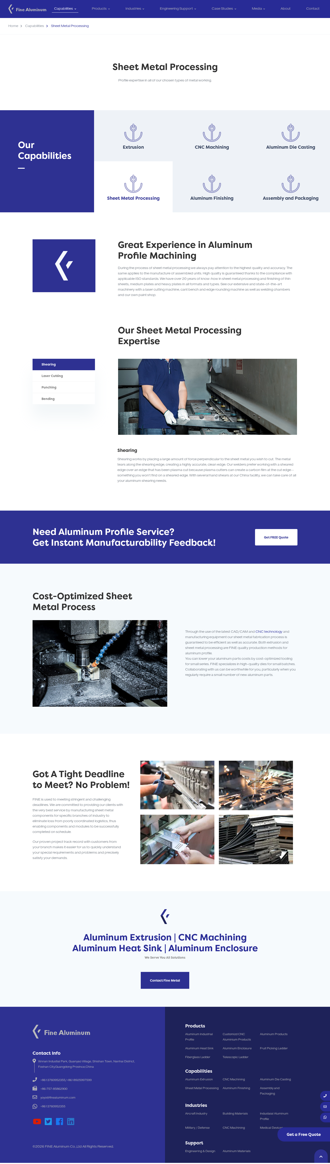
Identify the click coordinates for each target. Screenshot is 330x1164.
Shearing (49, 364)
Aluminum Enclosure (237, 1048)
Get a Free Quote (304, 1134)
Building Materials (235, 1113)
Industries (133, 9)
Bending (48, 399)
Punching (49, 387)
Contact (312, 9)
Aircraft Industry (196, 1113)
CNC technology (268, 632)
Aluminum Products (274, 1034)
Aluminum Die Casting (275, 1079)
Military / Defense (197, 1128)
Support (194, 1143)
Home (13, 26)
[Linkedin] (70, 1121)
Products (99, 9)
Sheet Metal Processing (202, 1088)
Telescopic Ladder (236, 1057)
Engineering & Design (200, 1151)
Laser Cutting (52, 376)
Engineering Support (176, 9)
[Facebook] (59, 1121)
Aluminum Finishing (236, 1088)
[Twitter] (48, 1121)
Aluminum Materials (237, 1151)
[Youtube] (37, 1121)
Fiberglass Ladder (197, 1057)
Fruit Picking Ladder (274, 1048)
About (285, 9)
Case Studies (222, 9)
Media (257, 9)
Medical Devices (271, 1128)
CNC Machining (234, 1079)
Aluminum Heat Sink (199, 1048)
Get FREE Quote (276, 537)
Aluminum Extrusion (199, 1079)
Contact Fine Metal (165, 980)
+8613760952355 (52, 1106)
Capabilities (63, 9)
